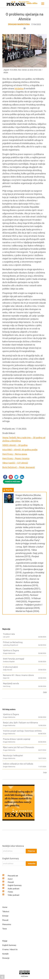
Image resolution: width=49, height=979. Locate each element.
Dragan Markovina (19, 24)
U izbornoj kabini (10, 667)
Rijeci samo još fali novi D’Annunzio (18, 747)
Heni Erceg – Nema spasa (14, 454)
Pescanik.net (13, 876)
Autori (10, 879)
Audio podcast (13, 889)
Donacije (5, 958)
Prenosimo (6, 924)
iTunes (10, 892)
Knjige (4, 941)
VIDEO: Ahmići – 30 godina (14, 445)
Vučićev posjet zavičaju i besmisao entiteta (22, 731)
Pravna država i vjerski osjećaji (16, 739)
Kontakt (5, 954)
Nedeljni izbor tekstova (13, 846)
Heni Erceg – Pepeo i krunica (15, 458)
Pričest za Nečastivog (13, 642)
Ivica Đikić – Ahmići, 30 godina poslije (19, 449)
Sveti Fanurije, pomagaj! (13, 659)
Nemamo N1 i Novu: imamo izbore (18, 675)
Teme (4, 929)
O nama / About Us (9, 949)
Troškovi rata (9, 634)
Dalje (45, 692)
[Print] (24, 28)
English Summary (10, 858)
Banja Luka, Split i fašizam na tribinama (20, 722)
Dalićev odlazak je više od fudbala (18, 764)
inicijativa (19, 88)
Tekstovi (5, 911)
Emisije (5, 916)
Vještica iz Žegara (11, 650)
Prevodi (11, 882)
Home (4, 907)
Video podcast (13, 895)
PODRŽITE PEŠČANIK (12, 482)
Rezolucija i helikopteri (13, 755)
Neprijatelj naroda (11, 683)
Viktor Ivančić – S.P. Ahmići (15, 463)
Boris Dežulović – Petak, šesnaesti (18, 467)
